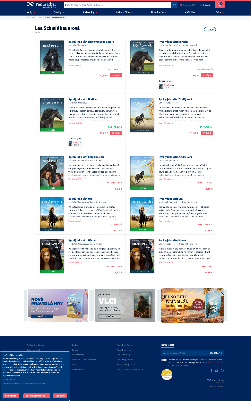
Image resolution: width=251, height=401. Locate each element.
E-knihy (58, 12)
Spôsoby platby (34, 350)
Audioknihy (89, 12)
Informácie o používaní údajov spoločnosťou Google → (25, 384)
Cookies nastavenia (216, 387)
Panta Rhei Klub (123, 350)
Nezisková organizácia (126, 364)
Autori (211, 29)
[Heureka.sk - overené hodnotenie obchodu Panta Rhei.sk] (166, 374)
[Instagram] (222, 371)
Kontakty (76, 345)
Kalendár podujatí (124, 359)
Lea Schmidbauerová (77, 45)
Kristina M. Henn (95, 160)
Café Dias (190, 12)
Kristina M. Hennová (188, 45)
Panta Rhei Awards (124, 345)
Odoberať (214, 353)
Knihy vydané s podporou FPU (130, 369)
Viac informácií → (9, 380)
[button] (11, 395)
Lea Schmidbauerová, (168, 45)
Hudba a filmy (123, 12)
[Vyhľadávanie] (174, 5)
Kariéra (75, 350)
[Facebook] (211, 371)
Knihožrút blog (123, 355)
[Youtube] (216, 371)
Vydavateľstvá (78, 369)
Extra (219, 12)
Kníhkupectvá (78, 355)
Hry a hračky (158, 12)
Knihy (30, 12)
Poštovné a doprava (36, 345)
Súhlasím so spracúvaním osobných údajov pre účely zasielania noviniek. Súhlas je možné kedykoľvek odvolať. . (194, 362)
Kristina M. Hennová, (168, 202)
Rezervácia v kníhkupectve (84, 359)
